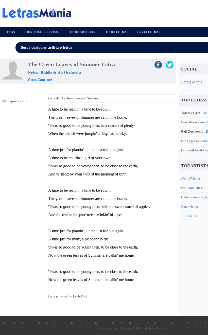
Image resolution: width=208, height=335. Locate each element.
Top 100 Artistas (81, 32)
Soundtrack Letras (41, 32)
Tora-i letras (189, 216)
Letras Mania (191, 82)
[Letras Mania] (39, 13)
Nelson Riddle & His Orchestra (54, 72)
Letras (9, 32)
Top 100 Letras (116, 32)
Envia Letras (148, 32)
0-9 (5, 322)
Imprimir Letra (17, 101)
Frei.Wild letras (191, 188)
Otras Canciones (40, 80)
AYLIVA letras (190, 178)
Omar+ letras (189, 206)
